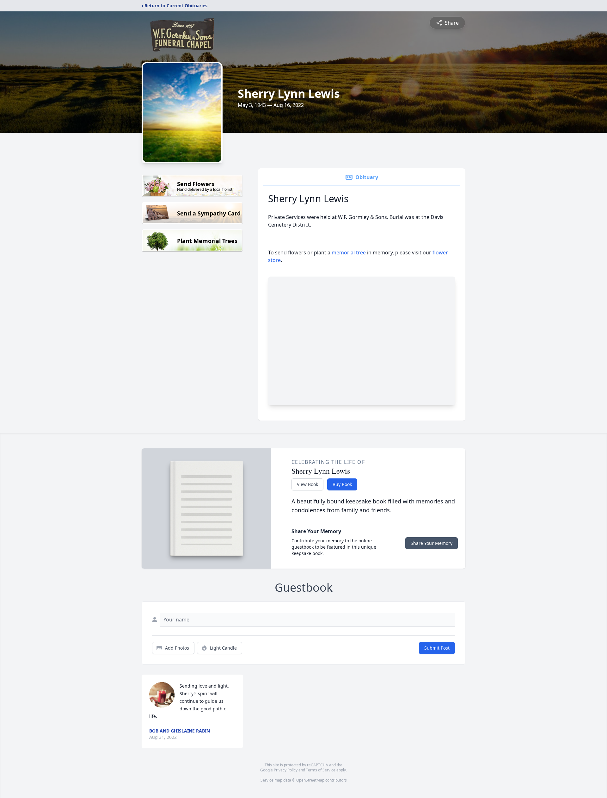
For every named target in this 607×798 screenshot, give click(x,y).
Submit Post (437, 648)
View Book (307, 484)
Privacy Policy (285, 770)
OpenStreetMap (310, 780)
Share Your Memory (431, 543)
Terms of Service (320, 770)
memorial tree (349, 252)
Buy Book (342, 484)
